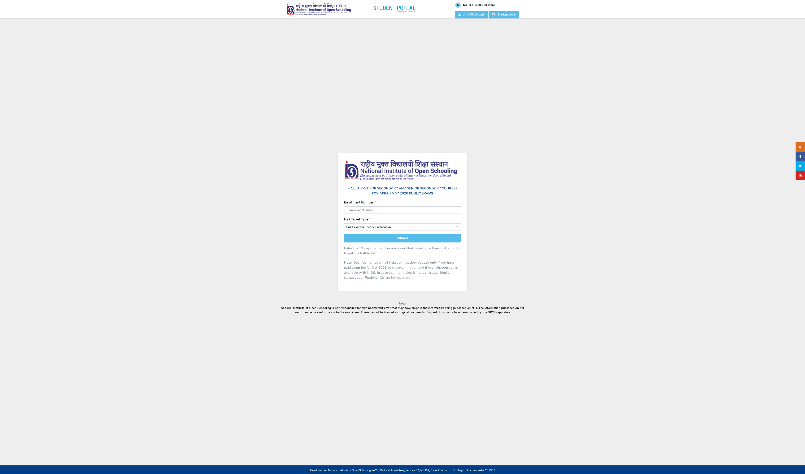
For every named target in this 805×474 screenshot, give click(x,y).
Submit (402, 238)
